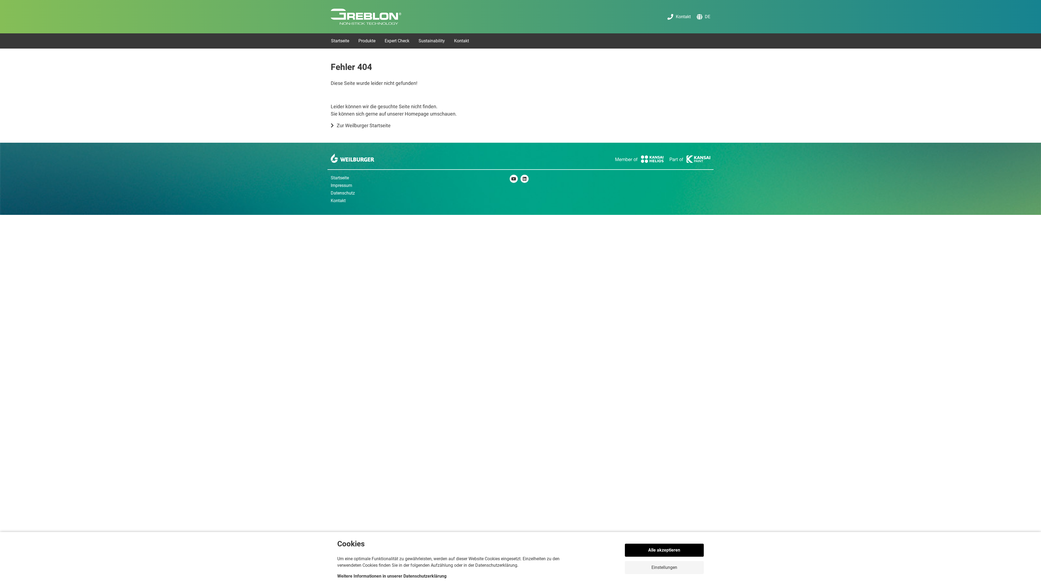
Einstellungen (664, 567)
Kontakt (338, 200)
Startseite (340, 177)
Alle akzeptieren (664, 550)
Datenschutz (343, 193)
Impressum (341, 185)
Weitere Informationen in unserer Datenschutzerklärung (391, 576)
